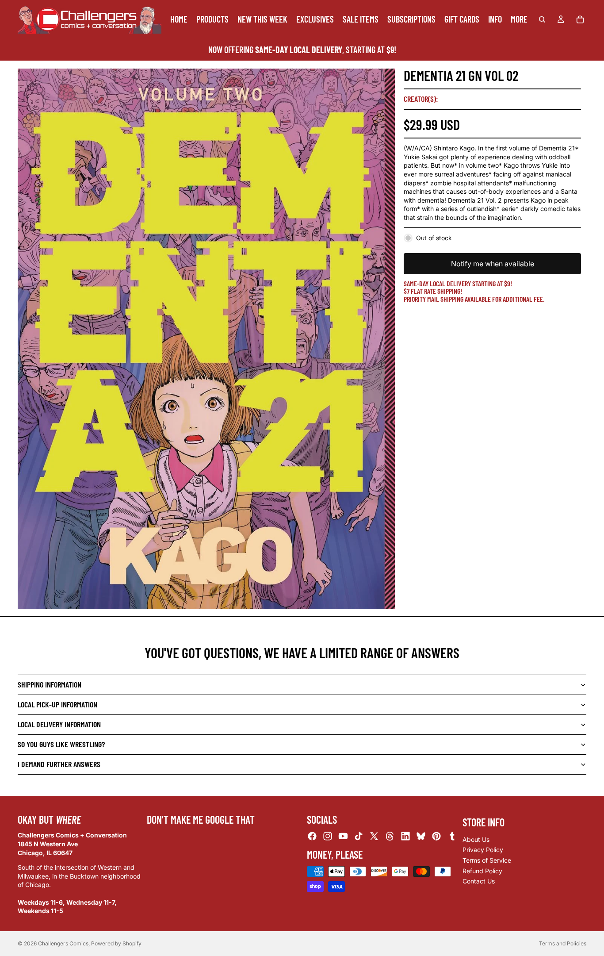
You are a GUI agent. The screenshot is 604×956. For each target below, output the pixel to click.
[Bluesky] (421, 836)
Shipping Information (49, 684)
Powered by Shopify (116, 943)
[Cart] (580, 19)
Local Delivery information (59, 724)
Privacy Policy (483, 849)
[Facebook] (312, 836)
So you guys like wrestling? (61, 744)
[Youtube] (343, 836)
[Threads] (390, 836)
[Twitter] (374, 836)
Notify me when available (492, 263)
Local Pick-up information (57, 704)
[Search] (542, 19)
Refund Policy (482, 870)
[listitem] (519, 19)
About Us (476, 839)
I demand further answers (59, 764)
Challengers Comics (63, 943)
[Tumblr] (452, 836)
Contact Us (479, 881)
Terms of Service (487, 860)
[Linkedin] (405, 836)
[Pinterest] (436, 836)
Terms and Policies (562, 943)
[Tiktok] (358, 836)
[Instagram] (327, 836)
